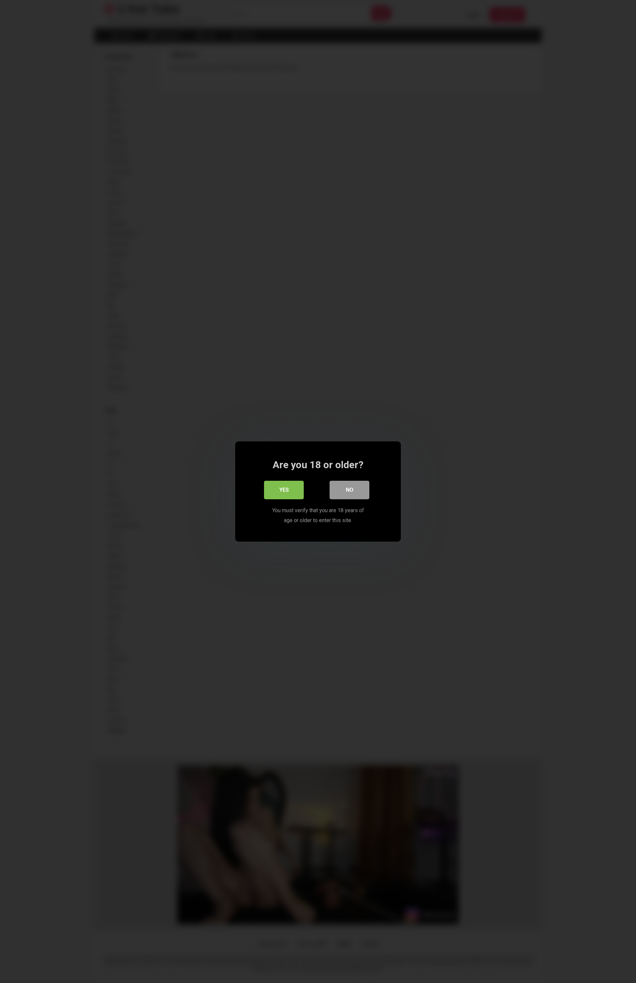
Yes (284, 490)
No (349, 490)
